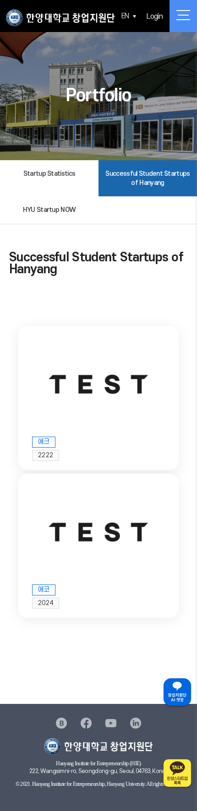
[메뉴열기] (183, 16)
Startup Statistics (49, 174)
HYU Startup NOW (49, 210)
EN (125, 16)
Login (155, 16)
